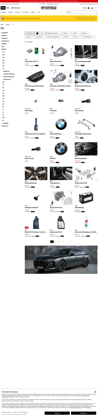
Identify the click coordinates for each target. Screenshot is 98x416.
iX (3, 120)
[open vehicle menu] (88, 8)
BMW (3, 8)
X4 (3, 93)
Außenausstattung (9, 74)
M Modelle (5, 123)
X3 (3, 90)
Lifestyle (33, 12)
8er (3, 82)
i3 (3, 109)
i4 (3, 112)
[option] (66, 241)
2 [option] (55, 241)
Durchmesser (87, 37)
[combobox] (82, 12)
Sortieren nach (32, 33)
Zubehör (10, 12)
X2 (3, 87)
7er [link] (12, 24)
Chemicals (17, 12)
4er (3, 60)
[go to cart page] (96, 8)
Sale (39, 12)
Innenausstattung (8, 76)
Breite (67, 37)
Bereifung (6, 71)
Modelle (8, 24)
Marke (65, 33)
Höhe (75, 37)
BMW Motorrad (15, 8)
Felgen (28, 37)
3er (3, 57)
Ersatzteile (3, 12)
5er (3, 63)
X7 (3, 101)
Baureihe (39, 37)
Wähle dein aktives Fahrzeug (86, 18)
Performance (25, 12)
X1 (3, 85)
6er (3, 65)
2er (3, 54)
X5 (3, 96)
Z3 (3, 104)
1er (3, 52)
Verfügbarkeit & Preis (50, 33)
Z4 (3, 107)
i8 (3, 115)
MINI (8, 8)
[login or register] (92, 8)
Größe (84, 33)
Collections (5, 126)
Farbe (74, 33)
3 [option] (59, 241)
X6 (3, 98)
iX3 (3, 118)
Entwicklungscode (53, 37)
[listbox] (61, 241)
